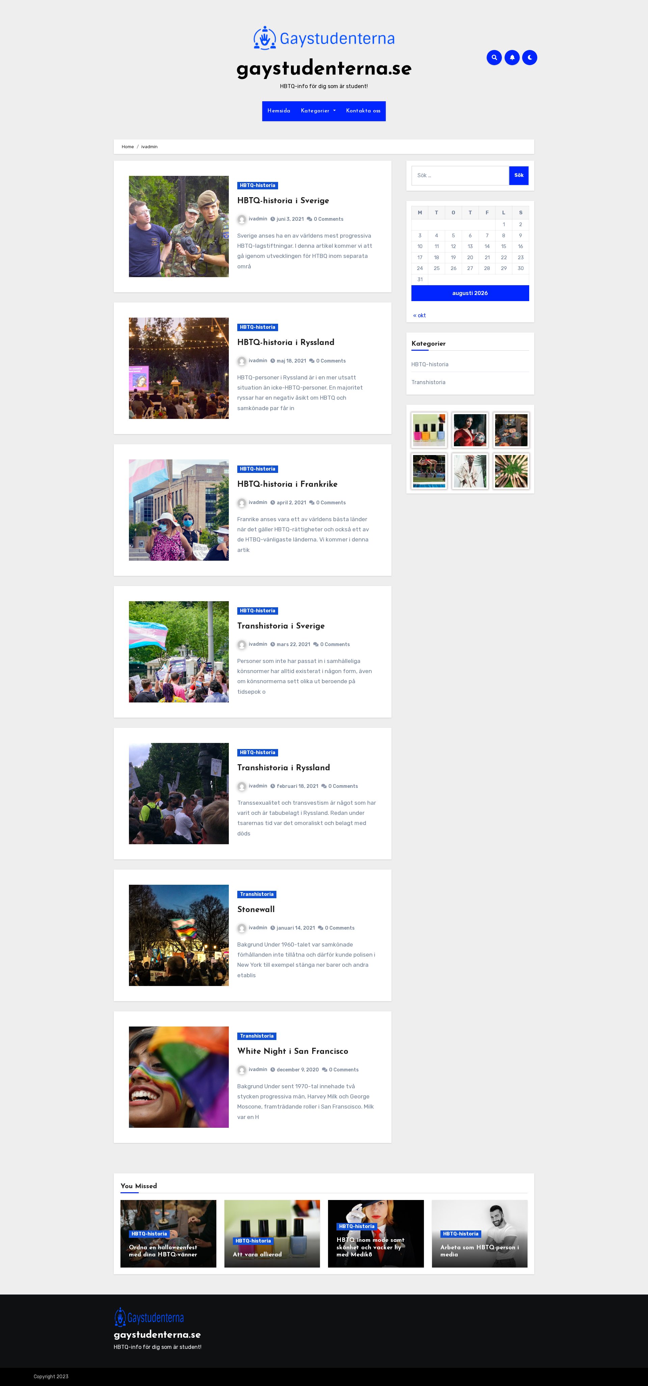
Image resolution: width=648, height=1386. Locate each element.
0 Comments (329, 219)
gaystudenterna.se (324, 69)
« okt (419, 315)
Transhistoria (257, 894)
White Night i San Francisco (292, 1052)
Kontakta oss (363, 111)
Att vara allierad (257, 1255)
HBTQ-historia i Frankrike (287, 485)
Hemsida (279, 111)
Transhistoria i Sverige (281, 626)
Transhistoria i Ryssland (283, 768)
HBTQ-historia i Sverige (283, 201)
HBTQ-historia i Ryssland (285, 343)
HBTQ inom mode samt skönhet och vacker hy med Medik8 (370, 1247)
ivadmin (258, 219)
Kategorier (316, 111)
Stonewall (256, 910)
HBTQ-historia (257, 185)
